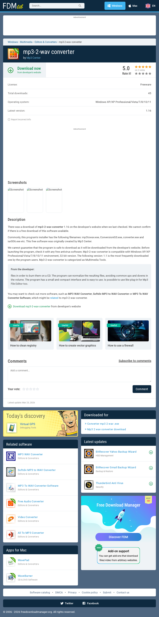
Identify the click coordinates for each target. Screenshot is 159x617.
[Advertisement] (79, 26)
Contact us (123, 592)
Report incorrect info (21, 119)
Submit (107, 592)
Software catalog (40, 592)
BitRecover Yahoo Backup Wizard (116, 451)
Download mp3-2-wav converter (31, 306)
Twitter (69, 603)
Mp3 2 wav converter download (106, 429)
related (54, 297)
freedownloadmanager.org (36, 611)
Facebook (93, 603)
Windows (13, 42)
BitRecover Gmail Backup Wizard (116, 467)
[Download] (151, 452)
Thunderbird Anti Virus (109, 483)
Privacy (72, 592)
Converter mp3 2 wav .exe (103, 423)
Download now (29, 68)
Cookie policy (90, 592)
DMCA (59, 592)
